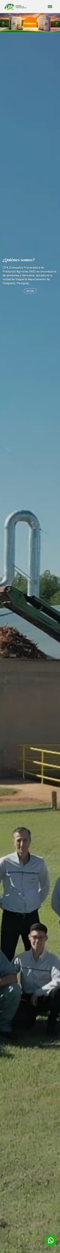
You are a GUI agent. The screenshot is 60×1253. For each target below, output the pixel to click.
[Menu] (41, 6)
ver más (30, 291)
